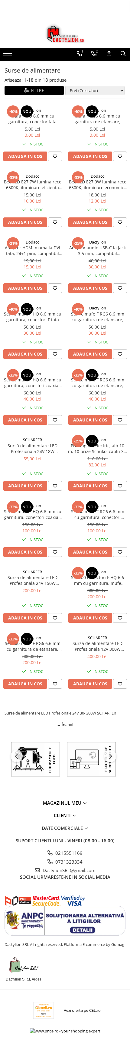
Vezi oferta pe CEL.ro (82, 1010)
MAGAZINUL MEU (63, 803)
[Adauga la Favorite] (55, 156)
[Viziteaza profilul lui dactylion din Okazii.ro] (43, 1010)
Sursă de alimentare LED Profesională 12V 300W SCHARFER (97, 646)
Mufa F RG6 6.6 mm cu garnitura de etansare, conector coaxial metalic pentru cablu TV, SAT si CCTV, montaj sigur (97, 119)
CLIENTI (63, 815)
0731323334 (68, 862)
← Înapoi (65, 724)
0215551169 (68, 853)
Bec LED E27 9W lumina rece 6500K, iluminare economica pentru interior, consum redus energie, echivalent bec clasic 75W (97, 184)
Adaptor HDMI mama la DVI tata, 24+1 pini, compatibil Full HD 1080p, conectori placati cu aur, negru (32, 250)
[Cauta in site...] (123, 54)
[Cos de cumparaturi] (108, 54)
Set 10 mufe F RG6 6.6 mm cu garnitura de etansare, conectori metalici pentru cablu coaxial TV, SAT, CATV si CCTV (97, 316)
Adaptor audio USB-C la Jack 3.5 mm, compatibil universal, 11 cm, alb (97, 250)
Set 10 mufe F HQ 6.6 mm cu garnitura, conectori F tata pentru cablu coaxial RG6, (32, 316)
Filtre (36, 90)
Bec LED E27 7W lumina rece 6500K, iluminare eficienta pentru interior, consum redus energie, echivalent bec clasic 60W (32, 184)
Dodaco (33, 176)
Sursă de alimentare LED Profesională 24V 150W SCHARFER (32, 580)
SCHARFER (32, 439)
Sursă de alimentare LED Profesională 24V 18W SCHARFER (32, 448)
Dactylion (32, 110)
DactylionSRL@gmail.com (68, 870)
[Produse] (8, 55)
